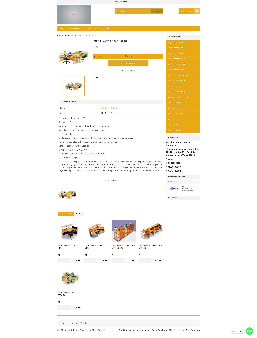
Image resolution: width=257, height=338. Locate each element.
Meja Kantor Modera (177, 91)
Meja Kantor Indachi (176, 80)
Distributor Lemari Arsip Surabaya (184, 330)
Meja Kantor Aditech (176, 42)
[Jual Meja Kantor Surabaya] (74, 22)
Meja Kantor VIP (175, 108)
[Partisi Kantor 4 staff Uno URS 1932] (151, 231)
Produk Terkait (65, 214)
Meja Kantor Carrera (176, 58)
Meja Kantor (74, 28)
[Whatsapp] (249, 331)
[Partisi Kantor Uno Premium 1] (69, 278)
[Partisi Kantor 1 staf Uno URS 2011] (69, 231)
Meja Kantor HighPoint (177, 75)
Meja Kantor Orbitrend (177, 97)
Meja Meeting (91, 28)
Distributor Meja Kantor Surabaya (151, 330)
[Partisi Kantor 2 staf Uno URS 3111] (96, 231)
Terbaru (78, 214)
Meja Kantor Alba (175, 47)
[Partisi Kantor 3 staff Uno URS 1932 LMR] (124, 231)
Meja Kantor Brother (177, 53)
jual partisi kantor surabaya (92, 161)
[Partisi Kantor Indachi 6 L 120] (67, 195)
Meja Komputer (109, 28)
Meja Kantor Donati (176, 64)
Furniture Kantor (126, 330)
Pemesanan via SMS (128, 70)
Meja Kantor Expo (175, 69)
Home (62, 28)
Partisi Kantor (71, 35)
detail (74, 260)
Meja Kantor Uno (175, 102)
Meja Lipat (172, 119)
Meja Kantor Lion (175, 86)
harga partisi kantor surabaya (148, 161)
